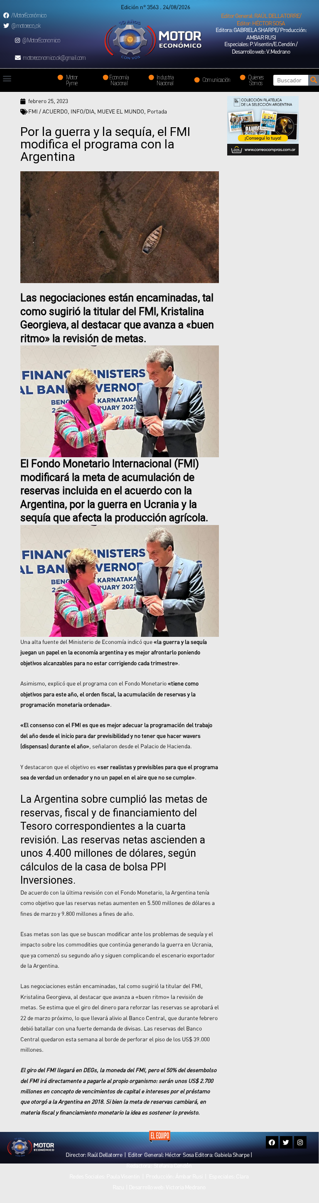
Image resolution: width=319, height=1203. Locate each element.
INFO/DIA (82, 111)
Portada (157, 111)
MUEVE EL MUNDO (120, 111)
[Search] (313, 80)
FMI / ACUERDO (48, 111)
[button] (261, 19)
